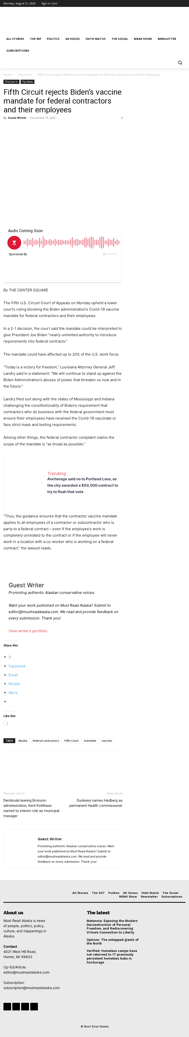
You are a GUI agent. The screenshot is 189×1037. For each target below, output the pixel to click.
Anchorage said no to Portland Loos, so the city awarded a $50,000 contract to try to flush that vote (82, 485)
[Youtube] (183, 3)
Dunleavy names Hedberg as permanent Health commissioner (96, 803)
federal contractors (46, 740)
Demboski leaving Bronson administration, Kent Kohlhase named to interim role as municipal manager (31, 808)
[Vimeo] (176, 3)
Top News (27, 81)
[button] (180, 62)
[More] (54, 129)
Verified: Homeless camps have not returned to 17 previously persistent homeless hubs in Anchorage (112, 956)
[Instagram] (162, 3)
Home (7, 75)
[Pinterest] (31, 129)
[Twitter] (169, 3)
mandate (90, 740)
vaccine (107, 740)
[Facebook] (155, 3)
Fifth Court (71, 740)
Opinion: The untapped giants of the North (113, 942)
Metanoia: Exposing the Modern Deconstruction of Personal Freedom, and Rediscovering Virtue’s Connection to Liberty (112, 926)
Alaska (22, 740)
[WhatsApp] (42, 129)
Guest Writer (17, 118)
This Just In (24, 75)
